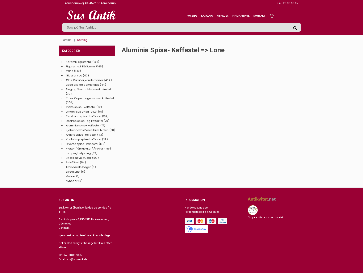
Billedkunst (73, 172)
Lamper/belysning (78, 153)
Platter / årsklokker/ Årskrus (85, 149)
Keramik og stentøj (79, 62)
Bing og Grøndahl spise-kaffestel (88, 89)
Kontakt (259, 15)
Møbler (70, 176)
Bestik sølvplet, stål (78, 158)
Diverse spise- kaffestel (82, 144)
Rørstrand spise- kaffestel (83, 116)
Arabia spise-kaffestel (81, 135)
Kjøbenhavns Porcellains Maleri (87, 130)
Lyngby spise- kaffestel (81, 112)
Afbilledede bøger (78, 167)
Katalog (207, 15)
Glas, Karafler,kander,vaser (84, 80)
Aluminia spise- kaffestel (83, 125)
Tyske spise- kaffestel (81, 107)
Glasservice (74, 75)
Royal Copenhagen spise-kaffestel (90, 98)
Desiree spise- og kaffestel (84, 121)
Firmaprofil (241, 15)
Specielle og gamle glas (82, 85)
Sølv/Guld (72, 162)
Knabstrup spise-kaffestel (83, 139)
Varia (69, 71)
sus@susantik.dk (76, 259)
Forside (192, 15)
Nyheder (223, 15)
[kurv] (271, 15)
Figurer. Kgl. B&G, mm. (80, 66)
